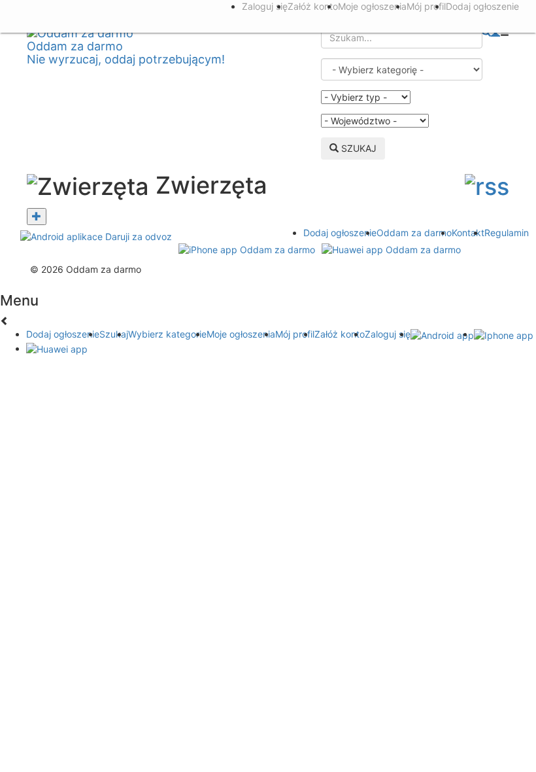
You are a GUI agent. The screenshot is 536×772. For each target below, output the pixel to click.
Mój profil (294, 334)
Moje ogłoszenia (241, 334)
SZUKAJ (358, 148)
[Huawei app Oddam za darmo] (391, 248)
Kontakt (468, 232)
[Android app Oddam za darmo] (96, 235)
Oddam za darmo (414, 232)
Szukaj (113, 334)
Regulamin (506, 232)
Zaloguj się (387, 334)
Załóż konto (339, 334)
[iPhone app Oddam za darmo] (246, 248)
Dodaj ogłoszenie (340, 232)
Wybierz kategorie (167, 334)
